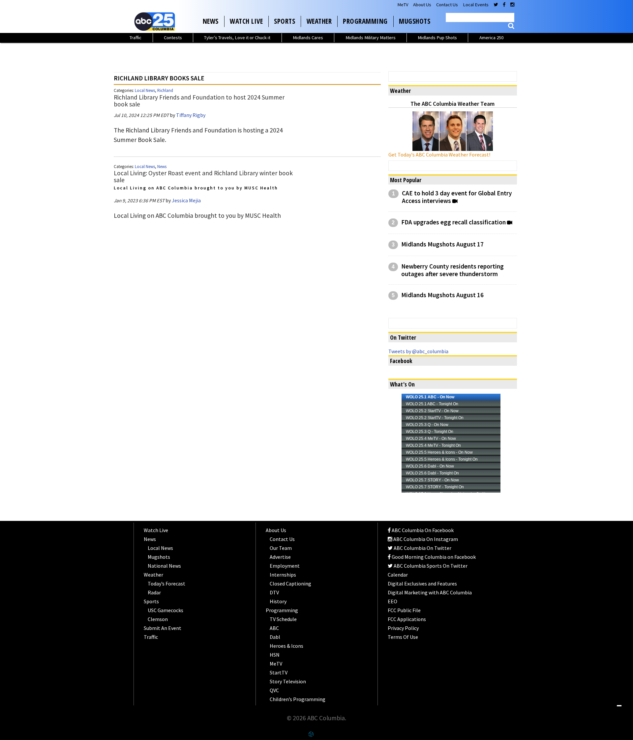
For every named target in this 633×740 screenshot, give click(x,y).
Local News (145, 90)
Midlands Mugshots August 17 (442, 244)
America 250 (491, 38)
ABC (274, 628)
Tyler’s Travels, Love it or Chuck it (237, 38)
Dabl (275, 637)
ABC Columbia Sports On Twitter (430, 565)
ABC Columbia (156, 21)
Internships (283, 574)
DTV (274, 592)
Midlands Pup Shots (437, 38)
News (211, 21)
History (278, 601)
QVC (274, 690)
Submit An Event (162, 628)
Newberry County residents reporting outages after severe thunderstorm (452, 270)
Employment (285, 565)
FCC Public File (404, 610)
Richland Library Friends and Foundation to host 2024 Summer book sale (199, 100)
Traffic (135, 38)
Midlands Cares (308, 38)
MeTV (402, 5)
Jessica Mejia (186, 200)
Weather (319, 21)
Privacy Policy (403, 628)
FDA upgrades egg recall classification (453, 222)
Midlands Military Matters (371, 38)
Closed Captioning (290, 583)
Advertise (280, 557)
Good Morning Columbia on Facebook (433, 557)
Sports (284, 21)
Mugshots (414, 21)
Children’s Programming (297, 699)
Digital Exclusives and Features (422, 583)
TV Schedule (283, 619)
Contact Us (447, 5)
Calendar (398, 574)
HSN (275, 654)
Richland (165, 90)
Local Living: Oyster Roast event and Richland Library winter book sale (203, 176)
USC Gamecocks (165, 610)
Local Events (476, 5)
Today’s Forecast (166, 583)
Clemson (158, 619)
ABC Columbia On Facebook (422, 530)
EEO (392, 601)
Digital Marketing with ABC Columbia (430, 592)
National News (164, 565)
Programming (365, 21)
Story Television (288, 681)
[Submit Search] (511, 25)
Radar (154, 592)
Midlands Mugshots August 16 (442, 295)
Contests (173, 38)
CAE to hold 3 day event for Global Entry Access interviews (457, 197)
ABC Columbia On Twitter (422, 548)
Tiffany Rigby (190, 115)
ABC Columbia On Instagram (425, 539)
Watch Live (246, 21)
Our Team (281, 548)
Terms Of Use (403, 637)
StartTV (278, 672)
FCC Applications (407, 619)
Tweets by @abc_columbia (418, 351)
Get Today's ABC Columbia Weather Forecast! (439, 154)
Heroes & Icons (286, 645)
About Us (422, 5)
